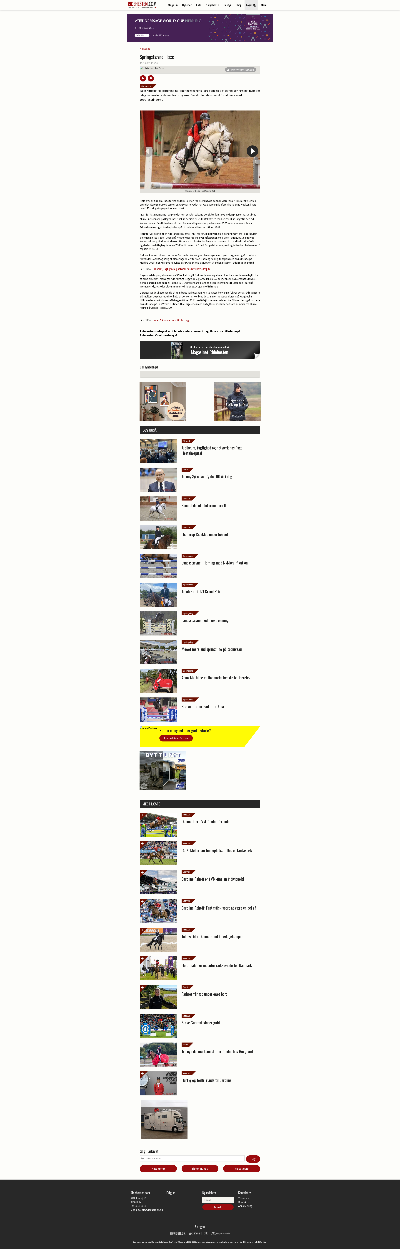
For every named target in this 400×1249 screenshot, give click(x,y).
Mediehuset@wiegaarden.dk (146, 1210)
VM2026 (186, 814)
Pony (185, 1044)
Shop (239, 5)
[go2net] (198, 1233)
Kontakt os (244, 1202)
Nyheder (187, 5)
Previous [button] (147, 151)
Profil (185, 469)
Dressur (186, 498)
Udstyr (227, 5)
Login (249, 5)
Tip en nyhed (200, 1168)
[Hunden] (177, 1233)
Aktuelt (186, 440)
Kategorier (158, 1168)
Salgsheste (212, 5)
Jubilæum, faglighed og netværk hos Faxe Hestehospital (181, 269)
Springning (146, 86)
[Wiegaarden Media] (220, 1233)
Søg (253, 1159)
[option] (200, 151)
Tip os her (243, 1198)
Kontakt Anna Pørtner (176, 738)
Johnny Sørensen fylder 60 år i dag (170, 320)
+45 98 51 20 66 (138, 1206)
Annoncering (245, 1206)
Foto (198, 5)
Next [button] (252, 151)
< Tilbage (145, 48)
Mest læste (242, 1168)
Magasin (173, 5)
